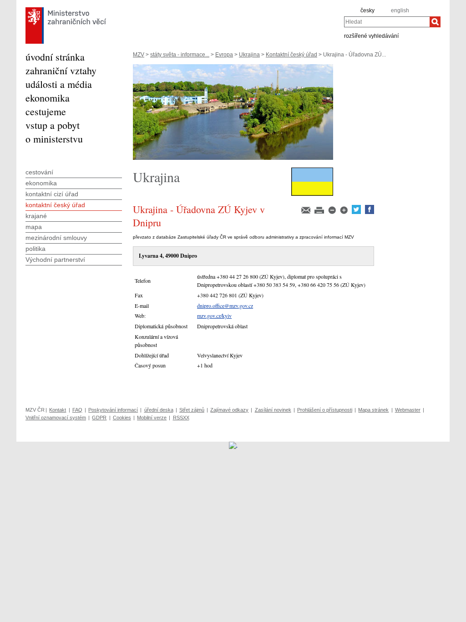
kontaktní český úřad (55, 205)
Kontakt (57, 410)
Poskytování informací (113, 410)
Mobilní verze (152, 417)
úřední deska (158, 410)
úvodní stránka (55, 56)
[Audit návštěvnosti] (233, 445)
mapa (33, 226)
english (400, 10)
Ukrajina (249, 54)
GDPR (99, 417)
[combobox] (387, 21)
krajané (36, 215)
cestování (39, 172)
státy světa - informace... (179, 54)
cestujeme (45, 111)
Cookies (122, 417)
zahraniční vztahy (60, 70)
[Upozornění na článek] (306, 212)
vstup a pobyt (52, 125)
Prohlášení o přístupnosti (324, 410)
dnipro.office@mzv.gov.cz (225, 305)
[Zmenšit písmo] (332, 212)
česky (367, 10)
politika (35, 248)
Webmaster (407, 410)
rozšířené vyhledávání (371, 35)
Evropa (224, 54)
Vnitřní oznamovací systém (55, 417)
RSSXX (181, 417)
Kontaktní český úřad (291, 54)
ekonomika (47, 97)
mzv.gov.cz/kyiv (214, 315)
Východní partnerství (55, 259)
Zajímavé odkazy (229, 410)
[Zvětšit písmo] (344, 212)
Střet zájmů (191, 410)
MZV (138, 54)
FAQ (77, 410)
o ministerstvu (54, 138)
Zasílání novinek (273, 410)
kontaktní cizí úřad (51, 194)
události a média (58, 84)
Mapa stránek (373, 410)
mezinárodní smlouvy (56, 237)
